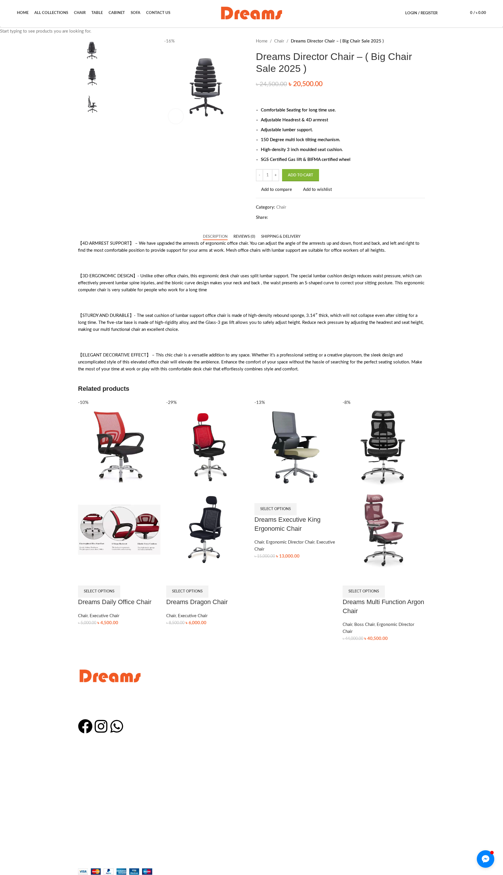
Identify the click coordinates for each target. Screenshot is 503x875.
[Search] (445, 13)
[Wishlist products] (455, 13)
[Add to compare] (85, 578)
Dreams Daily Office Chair (114, 602)
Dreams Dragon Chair (197, 602)
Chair (83, 616)
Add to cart (300, 175)
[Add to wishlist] (114, 578)
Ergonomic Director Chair (290, 542)
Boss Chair (364, 624)
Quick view (100, 578)
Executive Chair (104, 616)
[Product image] (119, 530)
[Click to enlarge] (176, 116)
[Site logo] (251, 13)
